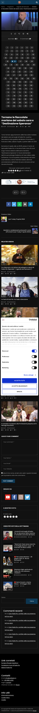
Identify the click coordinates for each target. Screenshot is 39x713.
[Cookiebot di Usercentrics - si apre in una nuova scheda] (29, 320)
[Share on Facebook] (8, 204)
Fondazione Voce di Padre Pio (10, 665)
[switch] (34, 356)
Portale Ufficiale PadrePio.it (9, 663)
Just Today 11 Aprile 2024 (16, 219)
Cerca (3, 597)
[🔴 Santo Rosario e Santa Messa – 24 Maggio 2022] (7, 586)
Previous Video (6, 214)
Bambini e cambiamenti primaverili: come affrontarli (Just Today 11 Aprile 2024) (17, 231)
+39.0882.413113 (8, 680)
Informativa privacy (7, 695)
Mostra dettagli (28, 375)
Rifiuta (19, 391)
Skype (18, 685)
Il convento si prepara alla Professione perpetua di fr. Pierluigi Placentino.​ (19, 424)
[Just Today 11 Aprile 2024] (4, 219)
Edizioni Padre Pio (6, 667)
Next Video (34, 226)
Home (3, 7)
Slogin (34, 710)
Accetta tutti (19, 380)
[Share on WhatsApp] (19, 204)
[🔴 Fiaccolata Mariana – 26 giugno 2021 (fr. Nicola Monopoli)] (7, 560)
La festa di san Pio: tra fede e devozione (14, 299)
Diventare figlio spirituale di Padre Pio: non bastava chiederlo (23, 571)
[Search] (36, 2)
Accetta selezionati (19, 386)
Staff (4, 126)
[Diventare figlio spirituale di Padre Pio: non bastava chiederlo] (7, 573)
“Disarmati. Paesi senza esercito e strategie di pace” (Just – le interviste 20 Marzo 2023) (24, 545)
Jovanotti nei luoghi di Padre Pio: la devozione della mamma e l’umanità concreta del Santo (24, 533)
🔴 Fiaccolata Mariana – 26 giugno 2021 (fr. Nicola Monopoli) (23, 558)
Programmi (10, 7)
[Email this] (25, 204)
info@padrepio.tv (10, 678)
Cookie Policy (5, 698)
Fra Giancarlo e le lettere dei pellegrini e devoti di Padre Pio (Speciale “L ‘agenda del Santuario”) (17, 268)
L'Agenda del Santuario (22, 7)
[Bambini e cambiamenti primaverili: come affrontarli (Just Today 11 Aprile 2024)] (35, 231)
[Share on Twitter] (14, 204)
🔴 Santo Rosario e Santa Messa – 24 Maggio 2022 (22, 583)
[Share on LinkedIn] (30, 204)
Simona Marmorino (21, 537)
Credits (3, 700)
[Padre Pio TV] (19, 2)
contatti (8, 682)
